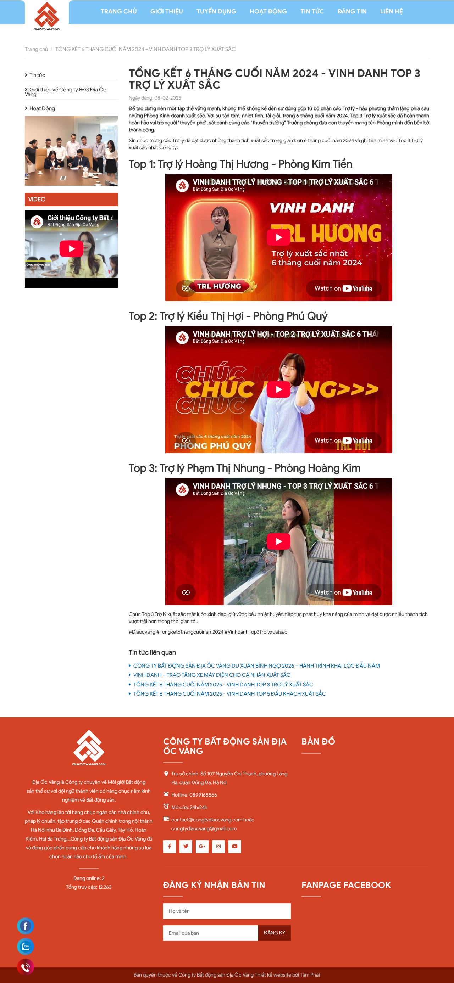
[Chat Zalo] (25, 947)
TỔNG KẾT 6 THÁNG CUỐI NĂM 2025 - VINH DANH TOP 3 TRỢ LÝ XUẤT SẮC (222, 684)
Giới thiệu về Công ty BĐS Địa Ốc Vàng (65, 91)
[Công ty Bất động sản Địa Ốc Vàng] (47, 18)
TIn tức (312, 11)
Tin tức (37, 75)
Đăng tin (352, 11)
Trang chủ (119, 11)
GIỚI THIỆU (166, 11)
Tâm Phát (310, 975)
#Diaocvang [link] (142, 632)
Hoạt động (268, 11)
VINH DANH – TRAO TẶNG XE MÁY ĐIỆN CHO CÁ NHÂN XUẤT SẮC (211, 675)
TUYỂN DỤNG (216, 11)
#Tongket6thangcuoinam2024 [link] (189, 632)
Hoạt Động (42, 109)
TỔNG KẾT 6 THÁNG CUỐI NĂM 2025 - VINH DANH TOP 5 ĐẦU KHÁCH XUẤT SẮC (229, 694)
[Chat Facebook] (25, 926)
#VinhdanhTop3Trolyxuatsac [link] (256, 632)
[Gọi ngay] (25, 968)
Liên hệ (391, 11)
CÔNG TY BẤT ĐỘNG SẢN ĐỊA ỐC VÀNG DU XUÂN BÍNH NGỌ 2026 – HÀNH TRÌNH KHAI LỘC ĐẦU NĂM (256, 666)
